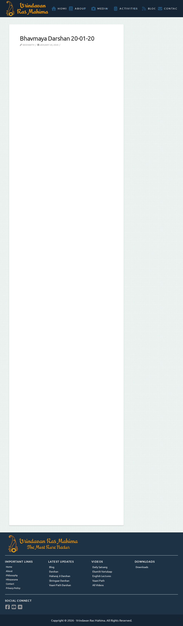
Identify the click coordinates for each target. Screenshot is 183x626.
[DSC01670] (66, 188)
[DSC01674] (66, 467)
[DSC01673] (66, 374)
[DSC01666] (66, 95)
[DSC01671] (66, 281)
